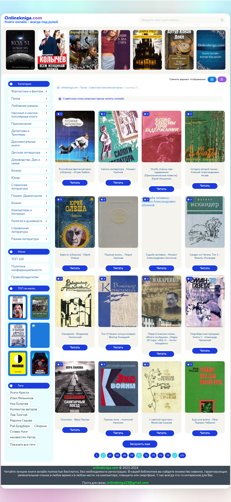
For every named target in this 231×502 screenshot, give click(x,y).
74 (160, 455)
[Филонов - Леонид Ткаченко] (17, 363)
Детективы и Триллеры (20, 133)
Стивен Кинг (19, 432)
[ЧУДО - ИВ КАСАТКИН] (211, 50)
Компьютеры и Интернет (21, 212)
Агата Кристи (19, 393)
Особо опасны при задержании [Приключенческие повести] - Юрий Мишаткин (162, 174)
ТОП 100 (17, 259)
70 (131, 455)
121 (182, 455)
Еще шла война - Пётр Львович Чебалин (205, 421)
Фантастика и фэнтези (27, 91)
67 (110, 455)
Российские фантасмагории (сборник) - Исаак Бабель (75, 171)
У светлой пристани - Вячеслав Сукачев (161, 421)
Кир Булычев (19, 404)
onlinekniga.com (69, 87)
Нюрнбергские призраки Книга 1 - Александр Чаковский (204, 337)
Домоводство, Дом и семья (25, 161)
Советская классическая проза (105, 87)
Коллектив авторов (23, 409)
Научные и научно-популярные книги (25, 115)
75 (168, 455)
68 (117, 455)
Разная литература (25, 239)
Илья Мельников (21, 398)
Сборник (40, 426)
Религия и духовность (26, 221)
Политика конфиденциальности (26, 268)
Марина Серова (21, 420)
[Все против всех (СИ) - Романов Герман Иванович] (40, 307)
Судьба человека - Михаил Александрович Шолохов (161, 256)
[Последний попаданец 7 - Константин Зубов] (40, 363)
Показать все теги (22, 445)
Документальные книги (23, 143)
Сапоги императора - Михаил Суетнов (118, 171)
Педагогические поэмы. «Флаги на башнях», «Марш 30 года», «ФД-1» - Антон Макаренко (161, 338)
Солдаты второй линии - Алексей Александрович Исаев (205, 172)
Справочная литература (20, 230)
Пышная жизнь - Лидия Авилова (118, 256)
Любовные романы (24, 106)
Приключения (21, 124)
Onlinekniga (31, 19)
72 (146, 455)
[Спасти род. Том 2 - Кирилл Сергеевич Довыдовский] (17, 307)
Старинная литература (19, 187)
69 (124, 455)
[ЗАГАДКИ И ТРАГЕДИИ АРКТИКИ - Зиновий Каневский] (17, 335)
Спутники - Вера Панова (75, 419)
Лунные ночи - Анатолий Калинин (118, 421)
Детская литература (25, 153)
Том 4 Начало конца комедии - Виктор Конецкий (118, 335)
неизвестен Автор (23, 437)
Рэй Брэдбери (20, 426)
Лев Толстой (18, 415)
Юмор (15, 178)
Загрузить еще (140, 444)
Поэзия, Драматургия (26, 196)
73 (153, 455)
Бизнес (16, 171)
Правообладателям (25, 277)
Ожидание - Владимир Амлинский (75, 335)
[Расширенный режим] (221, 79)
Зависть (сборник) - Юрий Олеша (75, 256)
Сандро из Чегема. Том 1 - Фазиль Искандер (205, 256)
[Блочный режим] (212, 79)
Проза (15, 99)
